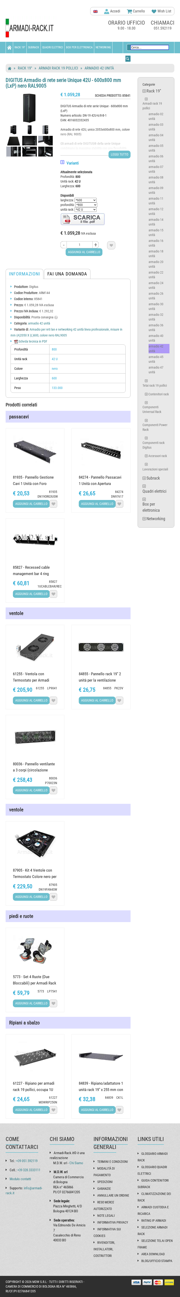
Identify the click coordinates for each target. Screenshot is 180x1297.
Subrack (33, 47)
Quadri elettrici (52, 47)
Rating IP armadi (153, 1220)
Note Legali (106, 1215)
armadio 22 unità (156, 275)
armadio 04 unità (156, 137)
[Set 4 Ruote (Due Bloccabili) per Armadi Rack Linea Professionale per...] (35, 950)
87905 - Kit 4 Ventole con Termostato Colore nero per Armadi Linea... (34, 876)
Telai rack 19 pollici (154, 385)
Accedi (114, 11)
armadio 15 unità (156, 232)
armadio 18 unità (156, 253)
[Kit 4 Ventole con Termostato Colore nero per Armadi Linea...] (35, 843)
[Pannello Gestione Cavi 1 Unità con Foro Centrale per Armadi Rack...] (35, 450)
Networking (103, 47)
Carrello (138, 11)
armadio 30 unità (156, 306)
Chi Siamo (76, 1163)
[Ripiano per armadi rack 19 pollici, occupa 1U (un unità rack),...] (35, 1056)
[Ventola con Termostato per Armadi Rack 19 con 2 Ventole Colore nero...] (35, 647)
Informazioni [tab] (24, 274)
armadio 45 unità (156, 359)
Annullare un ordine (113, 1195)
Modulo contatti (20, 1179)
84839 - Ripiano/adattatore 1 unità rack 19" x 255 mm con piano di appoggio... (101, 1089)
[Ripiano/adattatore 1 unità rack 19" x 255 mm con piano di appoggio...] (101, 1056)
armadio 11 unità (156, 201)
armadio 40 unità (156, 338)
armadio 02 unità (156, 116)
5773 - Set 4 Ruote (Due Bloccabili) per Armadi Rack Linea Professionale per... (34, 983)
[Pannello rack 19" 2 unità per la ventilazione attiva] (101, 647)
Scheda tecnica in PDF (32, 341)
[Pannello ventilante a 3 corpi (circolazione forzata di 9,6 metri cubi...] (35, 737)
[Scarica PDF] (82, 219)
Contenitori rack (158, 394)
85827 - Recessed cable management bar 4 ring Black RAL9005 (31, 573)
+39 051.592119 (27, 1161)
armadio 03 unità (156, 127)
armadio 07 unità (156, 169)
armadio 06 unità (156, 158)
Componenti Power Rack (154, 427)
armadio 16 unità (156, 243)
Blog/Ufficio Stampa (156, 1261)
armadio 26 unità (156, 296)
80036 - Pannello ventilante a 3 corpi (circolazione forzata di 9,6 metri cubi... (34, 770)
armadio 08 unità (156, 179)
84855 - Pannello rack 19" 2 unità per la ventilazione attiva (100, 680)
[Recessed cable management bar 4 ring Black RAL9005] (35, 541)
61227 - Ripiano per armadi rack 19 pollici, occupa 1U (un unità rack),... (33, 1089)
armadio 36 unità (156, 327)
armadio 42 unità (99, 68)
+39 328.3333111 (28, 1170)
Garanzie (104, 1188)
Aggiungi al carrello (84, 252)
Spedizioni (105, 1182)
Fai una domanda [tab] (67, 274)
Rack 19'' (20, 47)
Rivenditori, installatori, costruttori (104, 1249)
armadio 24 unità (156, 285)
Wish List (164, 11)
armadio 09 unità (156, 190)
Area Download (153, 1254)
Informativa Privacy (112, 1222)
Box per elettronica (79, 47)
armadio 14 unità (156, 222)
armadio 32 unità (156, 317)
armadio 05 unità (156, 148)
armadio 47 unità (156, 370)
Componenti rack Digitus (153, 445)
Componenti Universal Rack (151, 409)
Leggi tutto (119, 154)
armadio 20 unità (156, 264)
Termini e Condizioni (112, 1161)
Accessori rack (157, 456)
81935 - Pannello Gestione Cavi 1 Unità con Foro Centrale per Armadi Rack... (34, 483)
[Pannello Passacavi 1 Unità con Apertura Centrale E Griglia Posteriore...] (101, 450)
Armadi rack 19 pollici (58, 68)
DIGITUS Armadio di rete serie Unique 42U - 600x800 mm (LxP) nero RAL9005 (63, 83)
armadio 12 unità (156, 211)
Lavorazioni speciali (155, 469)
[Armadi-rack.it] (31, 28)
